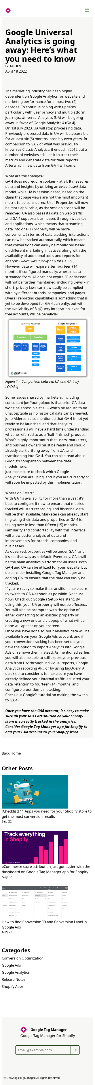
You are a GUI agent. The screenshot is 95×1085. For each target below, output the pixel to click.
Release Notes (13, 979)
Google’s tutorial (37, 694)
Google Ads (11, 965)
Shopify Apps (13, 986)
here (22, 466)
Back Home (11, 753)
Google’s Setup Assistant (53, 599)
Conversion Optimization (23, 958)
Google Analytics (16, 972)
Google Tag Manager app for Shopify (52, 726)
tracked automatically (43, 239)
